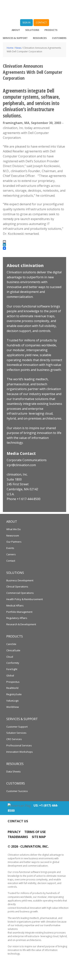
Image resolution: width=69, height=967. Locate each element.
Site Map (39, 837)
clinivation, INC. (34, 846)
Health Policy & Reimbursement (24, 599)
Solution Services (16, 732)
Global (10, 675)
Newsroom (12, 535)
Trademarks (18, 837)
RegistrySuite (14, 694)
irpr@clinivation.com (21, 465)
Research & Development (21, 624)
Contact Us (18, 821)
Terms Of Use (35, 832)
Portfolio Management (19, 612)
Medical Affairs (15, 605)
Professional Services (19, 745)
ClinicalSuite (13, 650)
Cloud (9, 656)
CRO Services (14, 739)
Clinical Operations (17, 586)
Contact (10, 560)
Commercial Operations (20, 593)
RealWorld (12, 688)
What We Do (13, 529)
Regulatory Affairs (16, 618)
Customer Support (17, 726)
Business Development (19, 580)
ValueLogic (12, 700)
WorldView (12, 707)
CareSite (11, 644)
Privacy (14, 832)
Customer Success (17, 791)
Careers (11, 554)
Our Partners (13, 541)
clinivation (34, 9)
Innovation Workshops (19, 751)
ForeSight (11, 669)
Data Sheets (13, 771)
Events (10, 548)
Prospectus (13, 682)
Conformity (12, 663)
